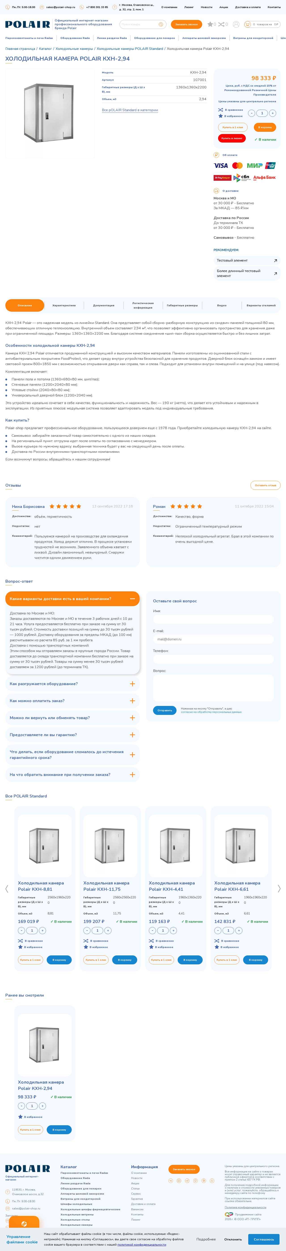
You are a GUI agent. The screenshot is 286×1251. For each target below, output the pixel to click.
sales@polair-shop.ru (60, 7)
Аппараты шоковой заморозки (204, 38)
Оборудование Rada (75, 38)
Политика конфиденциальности (245, 1207)
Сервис (136, 1193)
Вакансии (137, 1209)
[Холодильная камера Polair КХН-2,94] (45, 1045)
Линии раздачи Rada (112, 38)
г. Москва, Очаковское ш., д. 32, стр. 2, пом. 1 (136, 7)
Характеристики (64, 305)
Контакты (274, 7)
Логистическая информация (143, 305)
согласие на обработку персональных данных (211, 712)
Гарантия (137, 1199)
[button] (7, 888)
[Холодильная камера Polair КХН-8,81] (45, 846)
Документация (103, 305)
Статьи (135, 1188)
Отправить (165, 710)
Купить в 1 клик (233, 127)
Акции (223, 7)
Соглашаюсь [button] (264, 1239)
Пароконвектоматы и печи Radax (29, 38)
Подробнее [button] (206, 1239)
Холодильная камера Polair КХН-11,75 (106, 886)
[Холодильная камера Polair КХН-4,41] (176, 846)
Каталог (69, 1167)
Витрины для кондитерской (253, 38)
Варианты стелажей (261, 305)
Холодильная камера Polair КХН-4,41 (172, 886)
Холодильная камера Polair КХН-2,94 (41, 1085)
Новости (206, 7)
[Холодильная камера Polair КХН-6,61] (241, 846)
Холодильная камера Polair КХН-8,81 (41, 886)
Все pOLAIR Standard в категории (130, 110)
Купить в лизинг (231, 138)
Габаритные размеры (182, 305)
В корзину (265, 127)
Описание (25, 305)
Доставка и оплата (248, 7)
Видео (222, 305)
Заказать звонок (186, 24)
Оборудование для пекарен (154, 38)
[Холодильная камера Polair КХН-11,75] (110, 846)
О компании (169, 7)
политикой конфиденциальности (142, 1244)
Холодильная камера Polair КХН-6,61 (237, 886)
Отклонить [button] (233, 1239)
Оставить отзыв (265, 485)
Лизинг (189, 7)
